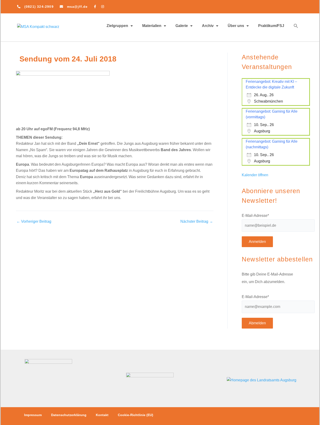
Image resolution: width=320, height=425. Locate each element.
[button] (296, 25)
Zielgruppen (117, 26)
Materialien (151, 26)
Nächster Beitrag (196, 221)
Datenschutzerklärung (68, 415)
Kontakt (102, 415)
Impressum (33, 415)
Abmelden (257, 323)
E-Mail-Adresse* (255, 216)
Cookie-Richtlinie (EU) (135, 415)
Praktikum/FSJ (271, 26)
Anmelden (257, 242)
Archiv (208, 26)
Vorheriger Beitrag (33, 221)
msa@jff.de (77, 6)
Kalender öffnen (255, 175)
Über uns (236, 26)
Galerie (181, 26)
